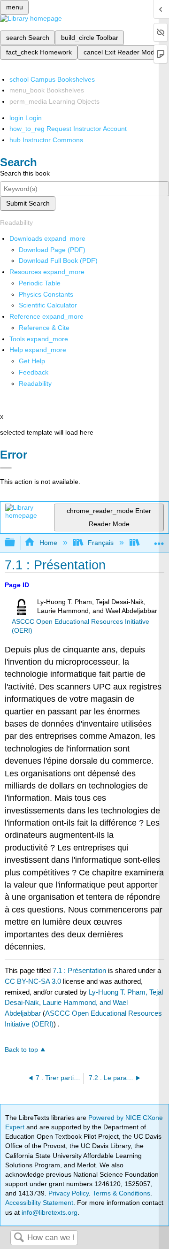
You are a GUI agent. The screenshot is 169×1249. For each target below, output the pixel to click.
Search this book (25, 173)
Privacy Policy (68, 1193)
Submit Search (28, 203)
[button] (33, 372)
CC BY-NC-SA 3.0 (33, 981)
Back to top (21, 1049)
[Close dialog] (6, 467)
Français (100, 542)
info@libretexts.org (48, 1212)
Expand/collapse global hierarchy (16, 543)
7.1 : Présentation (79, 970)
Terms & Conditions (121, 1193)
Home (48, 542)
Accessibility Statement (39, 1202)
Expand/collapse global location (159, 540)
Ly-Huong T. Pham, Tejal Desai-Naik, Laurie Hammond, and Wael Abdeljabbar (84, 1003)
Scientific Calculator (48, 305)
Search (18, 1238)
